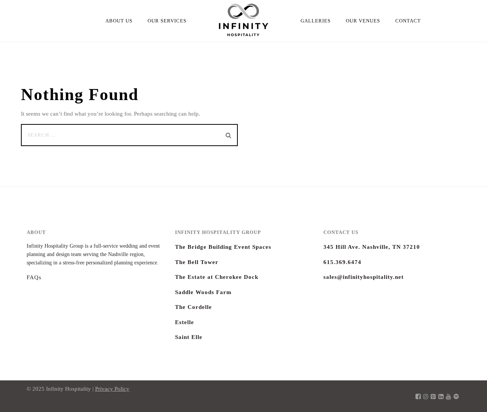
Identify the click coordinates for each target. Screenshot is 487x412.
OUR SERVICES (167, 21)
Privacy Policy (112, 389)
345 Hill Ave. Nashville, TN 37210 (371, 247)
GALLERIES (316, 21)
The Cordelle (193, 307)
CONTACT (408, 21)
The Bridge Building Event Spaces (223, 247)
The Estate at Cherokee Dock (216, 277)
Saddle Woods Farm (203, 292)
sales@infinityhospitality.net (363, 277)
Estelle (184, 322)
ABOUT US (118, 21)
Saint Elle (188, 337)
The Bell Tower (196, 262)
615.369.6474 (342, 262)
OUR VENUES (363, 21)
